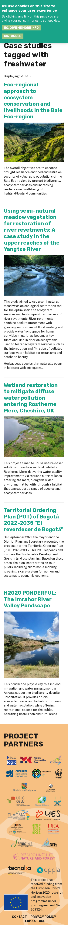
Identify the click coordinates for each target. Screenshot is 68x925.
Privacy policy (43, 917)
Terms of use (34, 921)
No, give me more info (21, 28)
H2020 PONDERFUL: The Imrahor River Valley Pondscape (30, 599)
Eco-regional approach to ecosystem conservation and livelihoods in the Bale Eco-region (33, 100)
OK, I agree (12, 36)
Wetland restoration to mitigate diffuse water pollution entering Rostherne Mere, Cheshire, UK (31, 398)
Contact (19, 917)
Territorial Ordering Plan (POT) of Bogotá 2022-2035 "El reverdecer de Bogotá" (33, 520)
